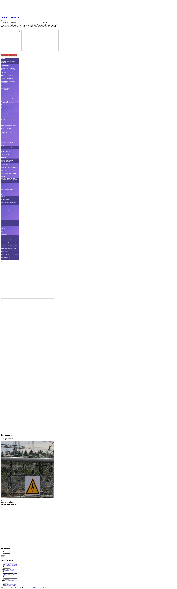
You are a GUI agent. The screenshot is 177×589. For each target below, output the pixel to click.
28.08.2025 (3, 20)
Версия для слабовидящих (10, 55)
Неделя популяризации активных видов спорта (11, 552)
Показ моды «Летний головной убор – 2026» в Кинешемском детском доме (10, 578)
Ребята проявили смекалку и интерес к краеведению (10, 570)
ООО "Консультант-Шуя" (38, 587)
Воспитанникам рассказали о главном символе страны (10, 585)
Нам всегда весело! (10, 17)
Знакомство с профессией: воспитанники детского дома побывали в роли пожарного (10, 564)
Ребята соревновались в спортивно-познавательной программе (9, 582)
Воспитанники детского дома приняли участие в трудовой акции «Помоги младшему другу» (10, 573)
